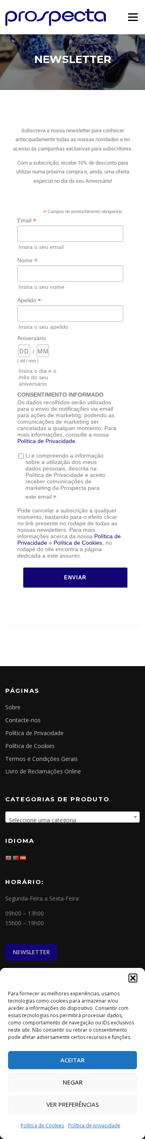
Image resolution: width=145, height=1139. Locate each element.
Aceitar (72, 1060)
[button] (133, 978)
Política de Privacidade (46, 441)
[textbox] (72, 820)
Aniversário (31, 338)
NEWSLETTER (31, 952)
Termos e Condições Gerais (41, 759)
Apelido (29, 300)
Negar (73, 1082)
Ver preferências (72, 1104)
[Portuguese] (16, 857)
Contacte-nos (23, 720)
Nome (27, 260)
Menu (133, 17)
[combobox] (72, 817)
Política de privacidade (94, 1125)
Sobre (13, 707)
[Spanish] (23, 857)
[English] (8, 857)
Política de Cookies (42, 1125)
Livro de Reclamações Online (43, 771)
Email (26, 220)
